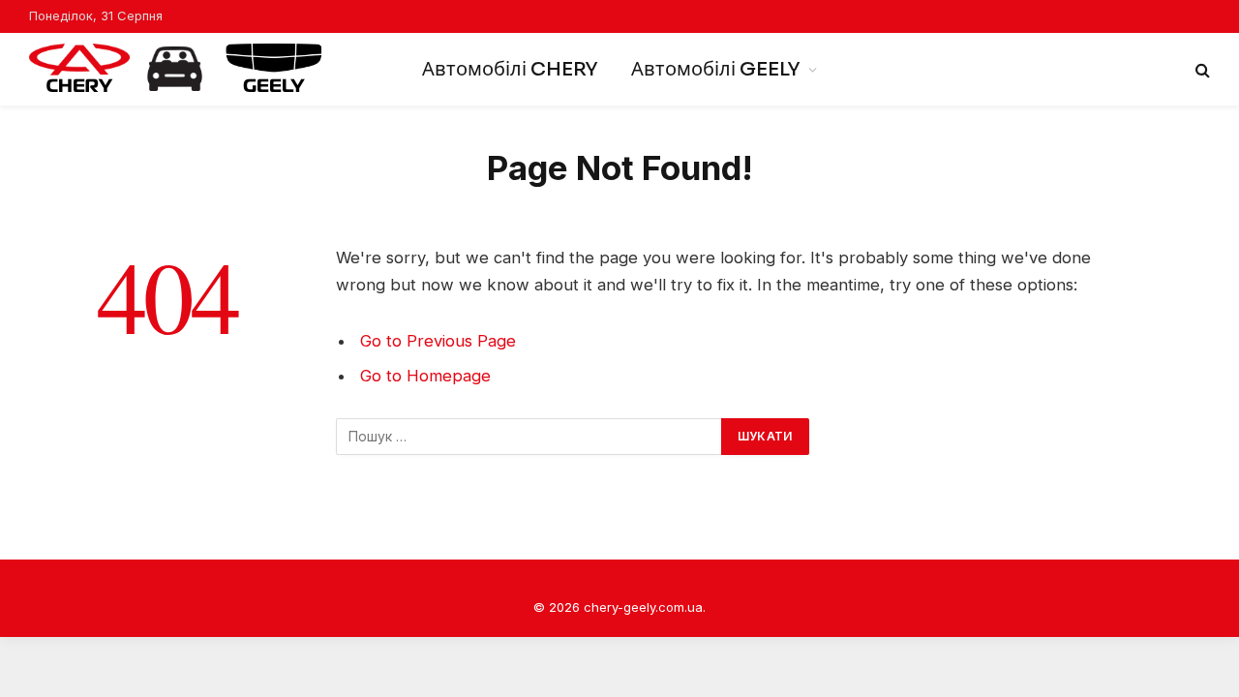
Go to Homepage (425, 375)
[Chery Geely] (175, 69)
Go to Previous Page (438, 340)
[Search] (1201, 69)
